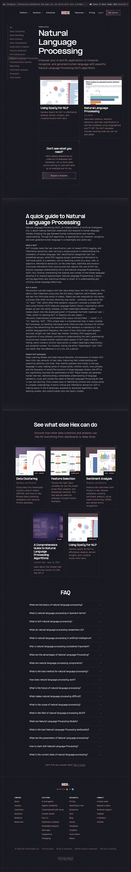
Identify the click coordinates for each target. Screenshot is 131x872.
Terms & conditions (63, 853)
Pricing (91, 13)
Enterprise (49, 13)
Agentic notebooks (49, 809)
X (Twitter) (100, 822)
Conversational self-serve (52, 813)
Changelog (45, 842)
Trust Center (73, 838)
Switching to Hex (75, 809)
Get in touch (78, 768)
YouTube (99, 826)
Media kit (17, 822)
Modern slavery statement (85, 853)
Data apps (45, 834)
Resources (78, 13)
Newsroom (18, 826)
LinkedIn (99, 817)
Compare (72, 834)
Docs (70, 817)
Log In (99, 13)
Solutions (36, 13)
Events (71, 826)
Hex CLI (44, 822)
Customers (18, 813)
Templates (72, 830)
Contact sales (101, 805)
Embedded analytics (49, 830)
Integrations (46, 838)
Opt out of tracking (107, 853)
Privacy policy (47, 853)
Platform (22, 13)
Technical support (103, 813)
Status (71, 842)
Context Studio (47, 817)
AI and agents (46, 805)
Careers (16, 809)
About (15, 805)
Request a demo (103, 809)
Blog (70, 822)
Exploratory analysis (49, 826)
